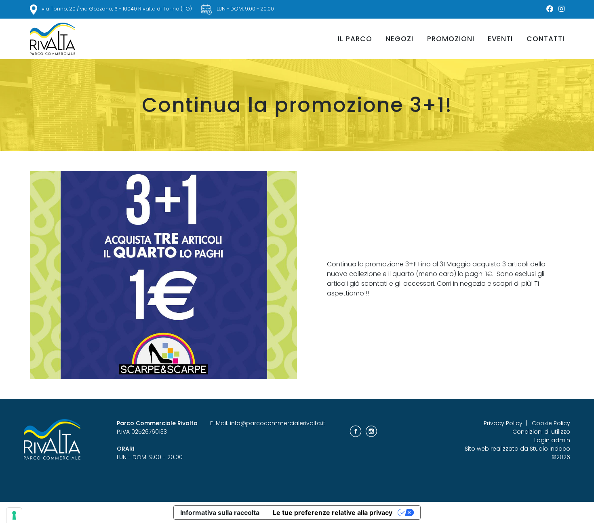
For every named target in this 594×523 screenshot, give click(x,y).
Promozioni (450, 39)
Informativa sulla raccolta (219, 512)
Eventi (500, 39)
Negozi (399, 39)
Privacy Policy (503, 423)
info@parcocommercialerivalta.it (277, 423)
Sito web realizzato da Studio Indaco (517, 449)
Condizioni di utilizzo (541, 432)
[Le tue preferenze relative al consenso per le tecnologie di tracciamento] (14, 515)
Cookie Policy (551, 423)
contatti (546, 39)
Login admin (552, 440)
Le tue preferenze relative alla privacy (332, 512)
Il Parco (355, 39)
